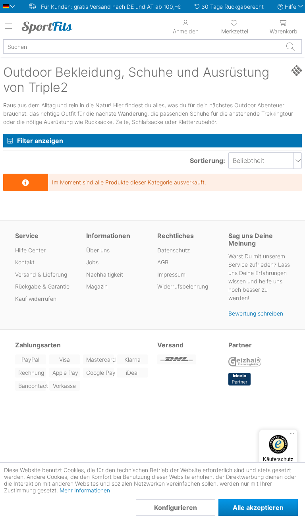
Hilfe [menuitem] (290, 6)
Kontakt (25, 262)
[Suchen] (290, 46)
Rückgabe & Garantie (42, 286)
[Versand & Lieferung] (188, 359)
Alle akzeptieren (258, 507)
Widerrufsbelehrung (182, 286)
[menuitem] (234, 26)
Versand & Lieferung (41, 274)
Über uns (98, 250)
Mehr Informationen (85, 490)
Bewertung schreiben (255, 313)
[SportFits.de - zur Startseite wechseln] (53, 27)
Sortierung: (207, 161)
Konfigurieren (175, 507)
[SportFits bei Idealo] (239, 379)
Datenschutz (173, 250)
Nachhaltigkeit (104, 274)
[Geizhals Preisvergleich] (245, 362)
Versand (170, 345)
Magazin (97, 286)
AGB (162, 262)
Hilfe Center (30, 250)
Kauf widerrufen (35, 298)
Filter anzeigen (40, 141)
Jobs (92, 262)
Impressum (171, 274)
